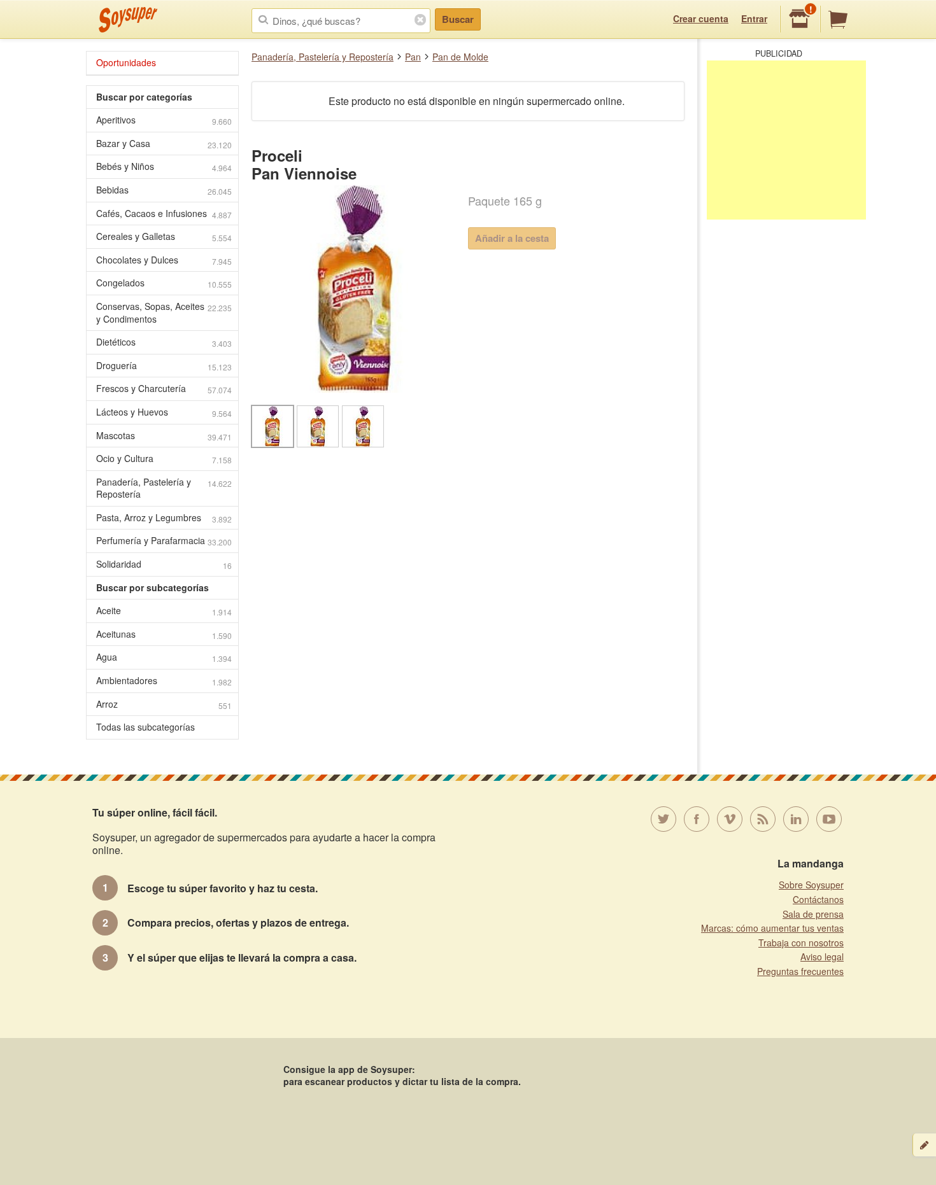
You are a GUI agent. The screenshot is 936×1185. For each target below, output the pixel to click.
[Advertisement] (786, 140)
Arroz (164, 704)
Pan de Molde (460, 56)
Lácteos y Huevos (164, 412)
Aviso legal (822, 956)
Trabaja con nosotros (801, 942)
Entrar (754, 18)
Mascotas (164, 435)
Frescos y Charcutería (164, 388)
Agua (164, 657)
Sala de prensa (813, 914)
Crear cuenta (700, 18)
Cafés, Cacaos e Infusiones (164, 213)
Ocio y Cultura (164, 458)
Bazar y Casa (164, 143)
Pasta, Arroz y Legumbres (164, 517)
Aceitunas (164, 634)
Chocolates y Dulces (164, 260)
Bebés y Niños (164, 166)
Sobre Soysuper (811, 884)
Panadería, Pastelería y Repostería (323, 56)
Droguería (164, 365)
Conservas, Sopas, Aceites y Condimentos (164, 312)
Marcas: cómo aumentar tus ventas (772, 928)
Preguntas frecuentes (800, 971)
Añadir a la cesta (512, 238)
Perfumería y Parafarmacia (164, 540)
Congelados (164, 283)
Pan (413, 56)
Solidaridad (164, 564)
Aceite (164, 610)
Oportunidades (126, 62)
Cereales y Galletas (164, 236)
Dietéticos (164, 342)
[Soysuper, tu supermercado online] (128, 19)
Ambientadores (164, 680)
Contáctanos (818, 899)
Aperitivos (164, 120)
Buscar (458, 19)
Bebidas (164, 190)
